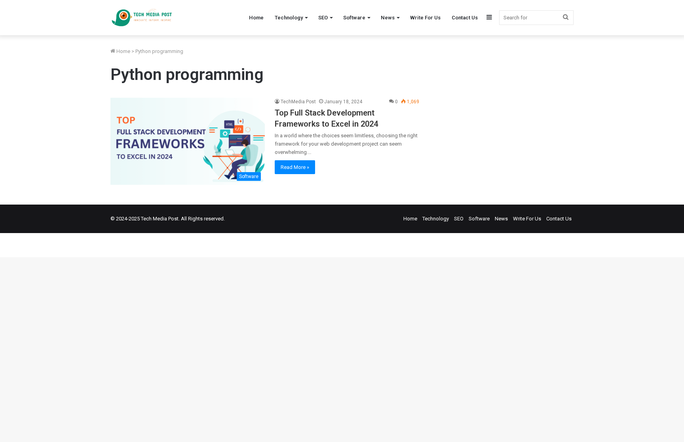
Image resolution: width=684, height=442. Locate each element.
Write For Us (425, 18)
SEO (323, 18)
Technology (289, 18)
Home (256, 18)
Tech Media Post (160, 219)
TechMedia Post (298, 101)
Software (354, 18)
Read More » (295, 167)
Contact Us (465, 18)
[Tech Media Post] (141, 17)
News (388, 18)
